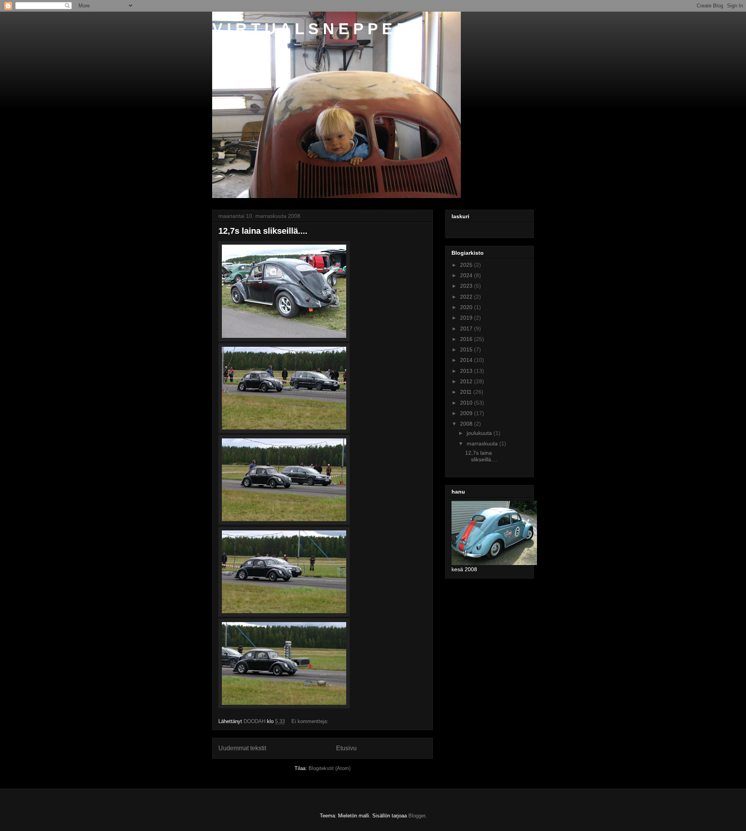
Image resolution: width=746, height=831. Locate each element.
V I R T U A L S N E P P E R (310, 28)
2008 (467, 424)
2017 (467, 328)
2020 (467, 307)
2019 (467, 318)
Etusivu (346, 748)
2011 (466, 392)
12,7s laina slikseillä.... (262, 231)
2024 (467, 275)
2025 (467, 265)
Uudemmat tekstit (242, 748)
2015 (467, 349)
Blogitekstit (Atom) (329, 768)
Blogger (416, 816)
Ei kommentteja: (310, 721)
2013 (467, 371)
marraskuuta (483, 443)
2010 (467, 403)
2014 (467, 360)
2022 (467, 297)
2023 (467, 286)
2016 (467, 339)
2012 (467, 381)
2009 (467, 413)
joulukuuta (480, 433)
